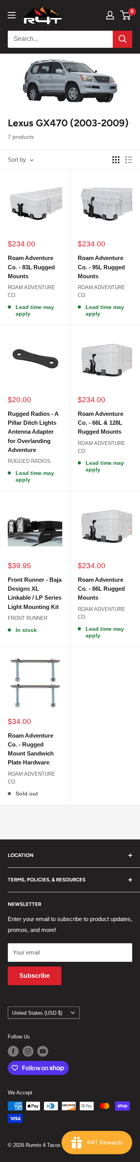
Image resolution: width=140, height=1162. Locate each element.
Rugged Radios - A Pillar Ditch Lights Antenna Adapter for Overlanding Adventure (33, 431)
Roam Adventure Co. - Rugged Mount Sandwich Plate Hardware (31, 749)
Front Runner (27, 618)
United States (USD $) (37, 1013)
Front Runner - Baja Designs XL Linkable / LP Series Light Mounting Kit (34, 593)
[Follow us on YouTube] (42, 1051)
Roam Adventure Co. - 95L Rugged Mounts (101, 267)
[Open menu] (12, 15)
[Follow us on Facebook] (13, 1051)
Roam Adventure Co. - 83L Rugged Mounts (31, 267)
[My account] (110, 15)
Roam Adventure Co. (31, 291)
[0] (126, 15)
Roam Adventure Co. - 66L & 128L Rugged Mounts (100, 422)
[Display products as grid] (115, 159)
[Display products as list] (128, 159)
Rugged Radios (29, 461)
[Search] (122, 39)
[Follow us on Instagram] (28, 1051)
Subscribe (34, 975)
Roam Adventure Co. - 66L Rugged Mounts (101, 588)
